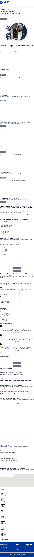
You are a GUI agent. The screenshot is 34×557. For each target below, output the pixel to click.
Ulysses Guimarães (4, 534)
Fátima (2, 505)
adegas (8, 240)
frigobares (27, 284)
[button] (1, 250)
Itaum (2, 510)
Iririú (1, 512)
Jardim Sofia (3, 516)
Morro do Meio (3, 519)
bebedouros (15, 284)
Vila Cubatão (3, 535)
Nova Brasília (3, 521)
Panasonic (13, 207)
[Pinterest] (6, 547)
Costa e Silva (3, 501)
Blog (17, 548)
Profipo (2, 527)
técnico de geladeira (12, 283)
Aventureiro (3, 493)
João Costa (3, 518)
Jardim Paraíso (3, 515)
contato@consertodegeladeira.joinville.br (8, 458)
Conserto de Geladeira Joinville (6, 206)
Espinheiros (3, 504)
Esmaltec (28, 207)
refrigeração (18, 371)
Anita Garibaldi (3, 490)
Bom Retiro (3, 496)
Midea (21, 207)
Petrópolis (2, 524)
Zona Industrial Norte (4, 538)
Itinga (2, 511)
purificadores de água (9, 284)
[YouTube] (5, 547)
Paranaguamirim (3, 522)
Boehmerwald (3, 495)
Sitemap (17, 549)
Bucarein (2, 498)
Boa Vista (2, 494)
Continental (24, 207)
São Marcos (3, 533)
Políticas (17, 545)
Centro (2, 499)
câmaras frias (2, 284)
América (2, 489)
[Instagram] (3, 547)
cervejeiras (23, 284)
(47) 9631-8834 (3, 464)
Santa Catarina (3, 530)
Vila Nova (2, 536)
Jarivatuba (2, 517)
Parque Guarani (3, 523)
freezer (28, 371)
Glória (2, 507)
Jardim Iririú (3, 513)
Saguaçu (2, 529)
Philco (31, 207)
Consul (1, 287)
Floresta (2, 506)
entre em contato (12, 452)
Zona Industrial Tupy (4, 539)
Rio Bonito (2, 528)
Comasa (2, 500)
